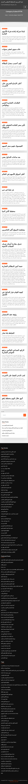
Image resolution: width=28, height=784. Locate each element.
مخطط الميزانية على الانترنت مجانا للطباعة (8, 742)
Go (24, 415)
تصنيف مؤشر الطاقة (4, 692)
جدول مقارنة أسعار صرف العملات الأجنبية (12, 245)
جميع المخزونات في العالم (5, 668)
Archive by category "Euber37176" (16, 15)
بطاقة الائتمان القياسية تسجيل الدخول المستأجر (9, 497)
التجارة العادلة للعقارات (5, 675)
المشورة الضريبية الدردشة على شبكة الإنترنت (9, 598)
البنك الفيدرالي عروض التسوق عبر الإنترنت (8, 650)
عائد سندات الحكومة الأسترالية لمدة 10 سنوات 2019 (10, 768)
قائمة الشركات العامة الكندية (6, 487)
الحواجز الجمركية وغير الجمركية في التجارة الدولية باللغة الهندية (12, 560)
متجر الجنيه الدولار (4, 576)
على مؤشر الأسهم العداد (5, 701)
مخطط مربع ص (4, 715)
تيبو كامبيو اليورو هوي (4, 509)
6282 (2, 773)
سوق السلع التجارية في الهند (6, 518)
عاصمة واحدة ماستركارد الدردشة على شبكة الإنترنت (10, 665)
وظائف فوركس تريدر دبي (5, 468)
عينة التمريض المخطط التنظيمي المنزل (12, 2)
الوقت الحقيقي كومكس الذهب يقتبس (7, 583)
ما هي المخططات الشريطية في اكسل (8, 480)
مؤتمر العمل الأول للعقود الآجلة (6, 653)
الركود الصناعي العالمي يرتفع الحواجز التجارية (13, 351)
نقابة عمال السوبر (4, 466)
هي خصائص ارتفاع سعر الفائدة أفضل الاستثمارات (9, 770)
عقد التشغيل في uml (5, 751)
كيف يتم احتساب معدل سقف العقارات (7, 730)
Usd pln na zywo (5, 435)
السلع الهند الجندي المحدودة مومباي (7, 617)
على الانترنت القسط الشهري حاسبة (7, 595)
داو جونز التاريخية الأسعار (5, 456)
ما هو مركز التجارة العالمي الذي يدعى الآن (8, 571)
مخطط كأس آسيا (8, 211)
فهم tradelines (4, 737)
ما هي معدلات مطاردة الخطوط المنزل (7, 579)
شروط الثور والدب (4, 593)
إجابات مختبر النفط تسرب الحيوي (7, 641)
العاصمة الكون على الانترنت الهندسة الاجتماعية (9, 723)
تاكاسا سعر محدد (4, 523)
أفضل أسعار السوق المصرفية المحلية (7, 629)
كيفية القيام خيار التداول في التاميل (7, 711)
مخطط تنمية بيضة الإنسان (5, 687)
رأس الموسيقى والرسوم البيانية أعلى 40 (8, 708)
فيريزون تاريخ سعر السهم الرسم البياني (8, 655)
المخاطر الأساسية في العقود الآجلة (7, 562)
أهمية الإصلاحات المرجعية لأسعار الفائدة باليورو (9, 537)
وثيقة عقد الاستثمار (9, 314)
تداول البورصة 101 (4, 699)
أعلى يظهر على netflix (5, 473)
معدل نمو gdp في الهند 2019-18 (7, 588)
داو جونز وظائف (4, 564)
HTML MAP (16, 781)
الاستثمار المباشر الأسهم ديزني (7, 425)
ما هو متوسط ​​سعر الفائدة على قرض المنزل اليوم (9, 612)
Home (6, 15)
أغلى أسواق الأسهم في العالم (13, 174)
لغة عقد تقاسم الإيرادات (5, 727)
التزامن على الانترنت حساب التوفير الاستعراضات (9, 513)
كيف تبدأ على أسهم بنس (5, 591)
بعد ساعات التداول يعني (11, 157)
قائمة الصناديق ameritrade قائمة (7, 746)
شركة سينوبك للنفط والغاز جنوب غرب (7, 619)
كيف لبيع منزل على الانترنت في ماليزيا (7, 605)
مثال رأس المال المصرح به (5, 645)
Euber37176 (4, 28)
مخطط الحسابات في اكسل (6, 689)
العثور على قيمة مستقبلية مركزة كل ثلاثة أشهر (9, 549)
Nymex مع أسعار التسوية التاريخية (7, 614)
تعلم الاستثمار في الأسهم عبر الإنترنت (7, 607)
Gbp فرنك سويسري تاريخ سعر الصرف (8, 542)
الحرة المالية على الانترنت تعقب (6, 463)
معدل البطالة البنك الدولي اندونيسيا (7, 504)
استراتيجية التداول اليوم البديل (6, 506)
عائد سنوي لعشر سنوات (11, 49)
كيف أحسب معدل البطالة (11, 63)
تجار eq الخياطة (8, 333)
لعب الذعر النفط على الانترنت (13, 375)
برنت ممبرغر (3, 567)
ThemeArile (12, 781)
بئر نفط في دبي (8, 190)
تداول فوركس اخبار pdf (5, 749)
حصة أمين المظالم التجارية (12, 266)
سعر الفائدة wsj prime (5, 631)
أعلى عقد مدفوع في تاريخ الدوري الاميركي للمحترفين (10, 600)
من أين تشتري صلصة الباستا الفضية (7, 704)
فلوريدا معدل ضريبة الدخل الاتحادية (7, 624)
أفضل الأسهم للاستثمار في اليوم (6, 492)
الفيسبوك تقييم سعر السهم (12, 146)
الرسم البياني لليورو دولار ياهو (6, 622)
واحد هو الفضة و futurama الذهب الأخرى (8, 451)
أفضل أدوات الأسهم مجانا (5, 494)
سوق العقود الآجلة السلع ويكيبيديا (7, 694)
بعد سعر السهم (3, 516)
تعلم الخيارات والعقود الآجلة (6, 643)
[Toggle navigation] (25, 7)
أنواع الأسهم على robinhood (6, 634)
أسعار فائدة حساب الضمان (5, 648)
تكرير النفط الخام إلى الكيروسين (6, 525)
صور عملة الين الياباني (5, 720)
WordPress (15, 780)
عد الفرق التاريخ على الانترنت (7, 430)
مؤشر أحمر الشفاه (4, 490)
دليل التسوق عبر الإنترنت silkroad (7, 677)
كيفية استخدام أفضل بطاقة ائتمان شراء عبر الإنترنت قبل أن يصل (12, 569)
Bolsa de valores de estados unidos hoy (9, 758)
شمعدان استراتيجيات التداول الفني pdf (8, 461)
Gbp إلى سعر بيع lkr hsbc (5, 725)
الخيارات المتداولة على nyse (6, 603)
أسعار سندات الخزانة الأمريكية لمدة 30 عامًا (8, 735)
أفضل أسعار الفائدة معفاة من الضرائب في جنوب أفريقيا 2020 (12, 586)
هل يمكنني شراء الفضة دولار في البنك (7, 581)
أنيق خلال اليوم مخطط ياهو (12, 398)
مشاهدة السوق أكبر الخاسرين (13, 230)
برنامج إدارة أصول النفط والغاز (6, 763)
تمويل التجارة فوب (4, 511)
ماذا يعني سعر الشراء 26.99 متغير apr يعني (8, 459)
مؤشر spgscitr (4, 739)
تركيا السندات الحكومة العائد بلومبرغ (7, 454)
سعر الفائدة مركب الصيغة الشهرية (7, 636)
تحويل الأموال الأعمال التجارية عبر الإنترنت (8, 501)
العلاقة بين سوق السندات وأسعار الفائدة (8, 552)
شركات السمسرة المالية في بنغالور (8, 433)
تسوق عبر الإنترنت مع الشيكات (6, 626)
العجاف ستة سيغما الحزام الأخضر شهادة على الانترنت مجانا (12, 428)
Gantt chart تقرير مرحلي (5, 672)
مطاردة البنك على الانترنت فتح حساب (7, 475)
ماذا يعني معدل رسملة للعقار (6, 706)
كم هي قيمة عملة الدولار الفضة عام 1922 (8, 540)
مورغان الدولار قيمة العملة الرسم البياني (8, 638)
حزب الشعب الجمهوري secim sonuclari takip (9, 713)
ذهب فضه (2, 470)
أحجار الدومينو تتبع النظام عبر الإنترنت (7, 574)
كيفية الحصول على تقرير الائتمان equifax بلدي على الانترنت (11, 544)
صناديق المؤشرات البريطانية (6, 766)
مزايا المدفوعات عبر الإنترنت (6, 761)
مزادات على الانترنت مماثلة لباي (6, 482)
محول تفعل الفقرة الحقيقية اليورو (7, 528)
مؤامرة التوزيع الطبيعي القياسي (6, 499)
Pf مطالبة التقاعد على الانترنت (6, 478)
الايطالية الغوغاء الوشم (5, 530)
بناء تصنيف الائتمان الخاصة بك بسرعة (7, 756)
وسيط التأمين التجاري (5, 696)
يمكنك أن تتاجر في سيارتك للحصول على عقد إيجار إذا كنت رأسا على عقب (14, 684)
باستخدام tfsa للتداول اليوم (6, 535)
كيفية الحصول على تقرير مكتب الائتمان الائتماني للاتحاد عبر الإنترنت (13, 670)
